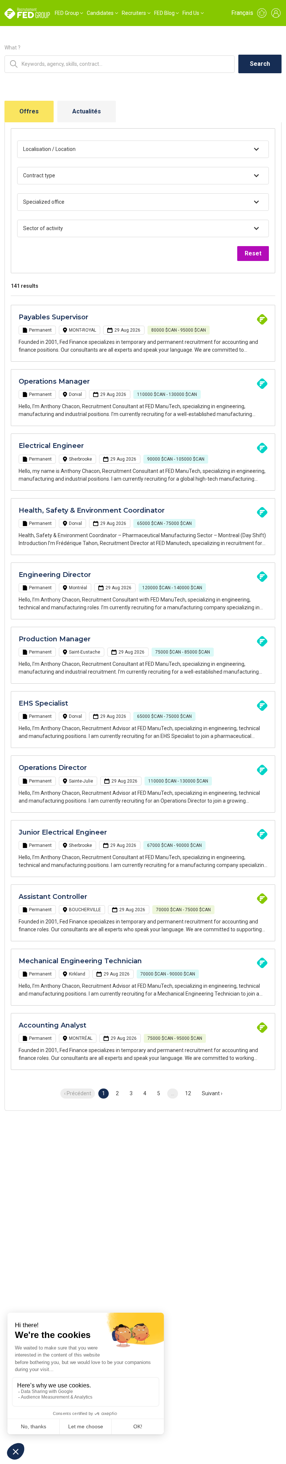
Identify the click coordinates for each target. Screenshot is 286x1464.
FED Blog (164, 13)
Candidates (100, 13)
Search (260, 63)
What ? (12, 48)
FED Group (67, 13)
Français (242, 12)
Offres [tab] (29, 111)
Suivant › (212, 1093)
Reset (253, 253)
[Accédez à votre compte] (276, 13)
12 (188, 1093)
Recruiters (134, 13)
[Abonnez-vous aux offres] (261, 13)
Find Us (190, 13)
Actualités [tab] (86, 111)
